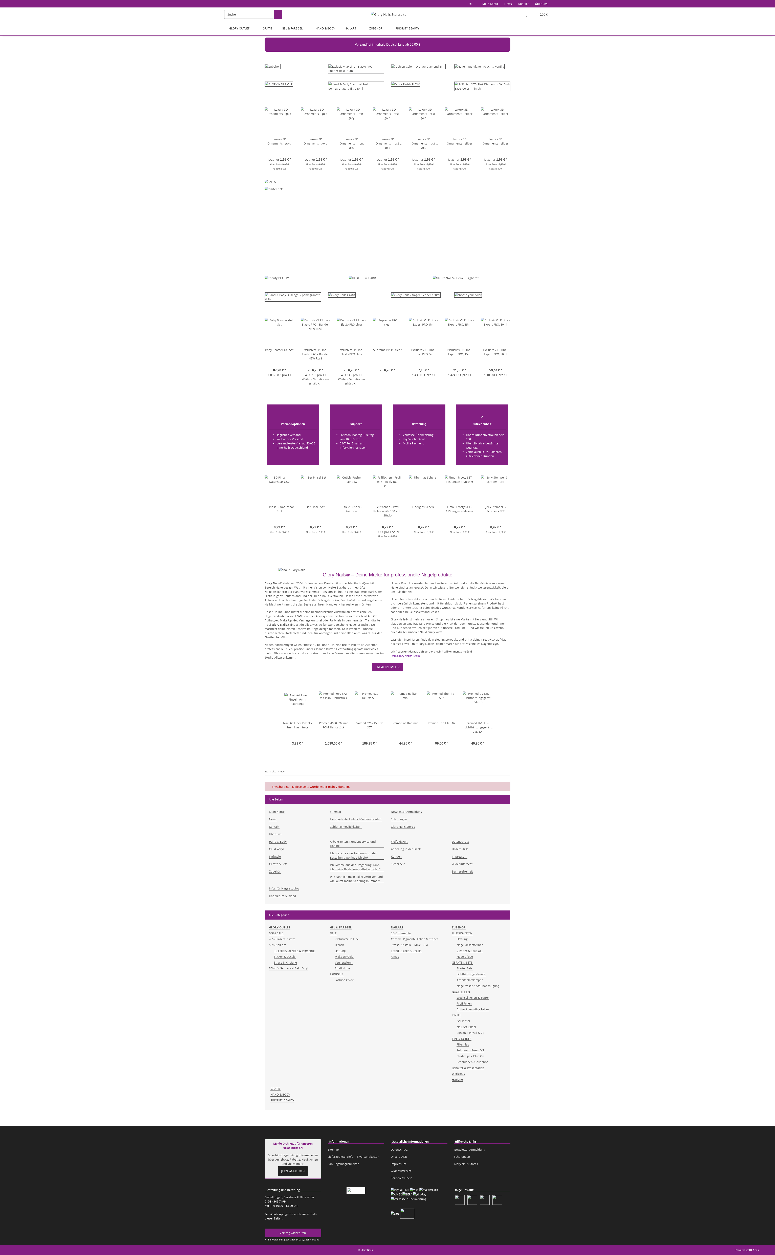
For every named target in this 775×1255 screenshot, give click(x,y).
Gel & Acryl (276, 849)
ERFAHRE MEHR (387, 667)
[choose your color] (468, 294)
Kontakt (523, 4)
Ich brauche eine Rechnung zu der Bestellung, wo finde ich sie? (353, 855)
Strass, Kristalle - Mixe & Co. (410, 945)
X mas (395, 957)
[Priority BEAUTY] (277, 278)
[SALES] (270, 183)
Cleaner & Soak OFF (470, 951)
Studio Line (342, 968)
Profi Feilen (464, 1003)
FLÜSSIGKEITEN (462, 933)
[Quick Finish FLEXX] (405, 84)
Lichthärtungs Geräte (471, 974)
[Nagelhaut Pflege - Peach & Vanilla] (479, 66)
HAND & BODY (280, 1094)
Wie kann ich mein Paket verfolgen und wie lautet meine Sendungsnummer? (356, 879)
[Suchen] (278, 14)
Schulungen (399, 819)
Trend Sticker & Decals (406, 951)
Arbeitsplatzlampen (470, 980)
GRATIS (275, 1089)
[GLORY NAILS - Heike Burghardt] (456, 278)
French (339, 945)
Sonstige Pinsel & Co (470, 1033)
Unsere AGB (460, 849)
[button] (518, 14)
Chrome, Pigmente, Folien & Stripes (414, 939)
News (508, 4)
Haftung (340, 951)
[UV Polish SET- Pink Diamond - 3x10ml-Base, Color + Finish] (482, 86)
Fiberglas (463, 1044)
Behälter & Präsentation (468, 1068)
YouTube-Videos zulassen (429, 252)
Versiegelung (343, 962)
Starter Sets (464, 968)
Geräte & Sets (278, 864)
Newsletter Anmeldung (406, 812)
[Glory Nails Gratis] (342, 297)
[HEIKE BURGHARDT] (363, 278)
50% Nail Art (277, 945)
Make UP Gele (344, 957)
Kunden (396, 856)
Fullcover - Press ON (470, 1050)
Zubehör (275, 871)
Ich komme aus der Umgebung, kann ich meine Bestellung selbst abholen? (355, 867)
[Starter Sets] (274, 190)
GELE (333, 933)
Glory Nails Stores (403, 827)
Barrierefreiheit (462, 871)
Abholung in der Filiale (406, 849)
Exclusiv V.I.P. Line (347, 939)
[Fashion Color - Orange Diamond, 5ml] (418, 66)
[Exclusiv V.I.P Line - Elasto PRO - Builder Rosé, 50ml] (356, 70)
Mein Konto (490, 4)
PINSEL (456, 1015)
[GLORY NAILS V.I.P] (279, 86)
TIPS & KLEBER (461, 1038)
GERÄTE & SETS (462, 962)
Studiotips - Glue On (470, 1056)
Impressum (459, 856)
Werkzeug (458, 1074)
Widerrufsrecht (462, 864)
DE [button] (470, 4)
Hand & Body (278, 841)
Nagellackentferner (470, 945)
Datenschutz (460, 841)
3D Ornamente (401, 933)
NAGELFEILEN (461, 992)
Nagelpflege (465, 957)
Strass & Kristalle (285, 962)
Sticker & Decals (284, 957)
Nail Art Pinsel (466, 1027)
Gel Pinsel (463, 1021)
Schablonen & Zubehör (472, 1062)
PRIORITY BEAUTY (282, 1100)
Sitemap (335, 812)
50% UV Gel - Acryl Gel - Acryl (288, 968)
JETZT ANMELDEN (293, 1171)
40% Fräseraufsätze (282, 939)
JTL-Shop (754, 1250)
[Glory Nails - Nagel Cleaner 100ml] (416, 294)
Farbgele (275, 856)
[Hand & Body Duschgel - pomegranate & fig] (293, 299)
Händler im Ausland (282, 896)
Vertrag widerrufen (293, 1233)
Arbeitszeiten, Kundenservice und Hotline (353, 844)
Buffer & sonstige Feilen (473, 1009)
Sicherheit (398, 864)
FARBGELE (337, 974)
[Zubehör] (273, 68)
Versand (314, 1239)
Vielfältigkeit (399, 841)
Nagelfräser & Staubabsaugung (478, 986)
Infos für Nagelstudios (284, 888)
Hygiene (457, 1079)
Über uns (541, 4)
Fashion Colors (345, 980)
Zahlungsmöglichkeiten (345, 827)
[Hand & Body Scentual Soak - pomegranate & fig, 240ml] (356, 88)
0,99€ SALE (276, 933)
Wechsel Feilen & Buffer (473, 997)
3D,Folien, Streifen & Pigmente (294, 951)
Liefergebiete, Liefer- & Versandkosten (355, 819)
